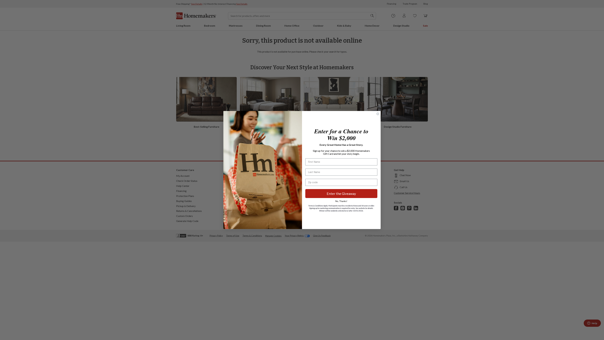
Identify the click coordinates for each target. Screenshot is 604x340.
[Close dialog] (377, 113)
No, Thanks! (341, 201)
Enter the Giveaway (341, 194)
